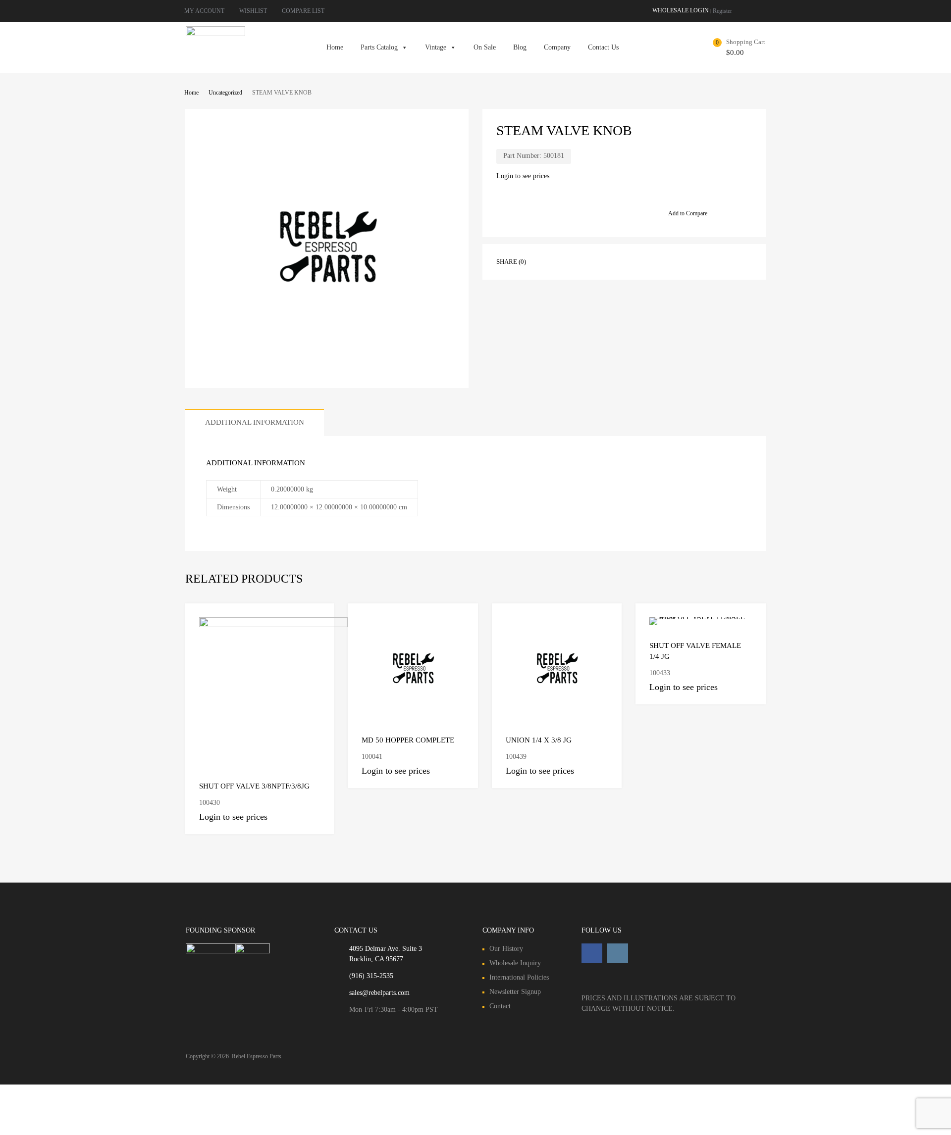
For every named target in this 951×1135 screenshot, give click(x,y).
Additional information (254, 422)
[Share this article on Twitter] (565, 260)
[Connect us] (591, 953)
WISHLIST (253, 10)
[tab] (254, 422)
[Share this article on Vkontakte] (636, 260)
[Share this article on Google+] (583, 260)
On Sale (485, 47)
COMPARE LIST (303, 10)
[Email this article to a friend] (672, 260)
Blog (520, 47)
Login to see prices (522, 176)
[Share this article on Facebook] (547, 260)
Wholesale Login (680, 10)
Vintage (435, 47)
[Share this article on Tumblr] (654, 260)
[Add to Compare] (318, 620)
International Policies (519, 977)
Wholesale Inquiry (515, 963)
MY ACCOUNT (204, 10)
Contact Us (603, 47)
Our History (506, 948)
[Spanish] (762, 10)
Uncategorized (225, 92)
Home (334, 47)
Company (557, 47)
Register (722, 10)
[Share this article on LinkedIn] (618, 260)
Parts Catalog (379, 47)
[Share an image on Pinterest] (600, 260)
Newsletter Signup (515, 991)
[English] (752, 10)
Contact (500, 1006)
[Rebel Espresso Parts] (215, 34)
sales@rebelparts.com (379, 992)
